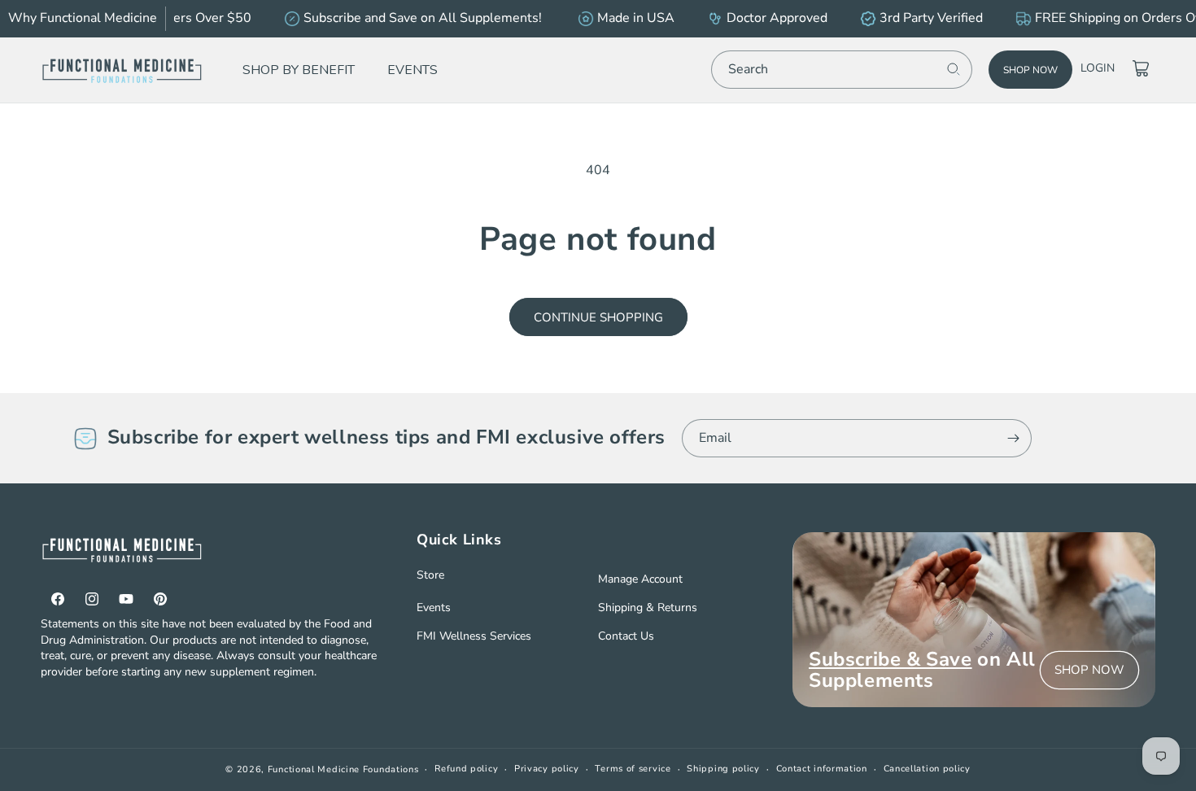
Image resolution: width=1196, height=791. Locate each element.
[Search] (953, 69)
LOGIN (1097, 68)
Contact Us (626, 636)
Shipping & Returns (647, 607)
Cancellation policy (927, 769)
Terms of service (632, 769)
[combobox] (841, 69)
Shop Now (1030, 69)
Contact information (821, 769)
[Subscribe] (1013, 438)
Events (434, 607)
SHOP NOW (1089, 670)
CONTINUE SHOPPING (598, 317)
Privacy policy (546, 769)
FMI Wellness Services (474, 636)
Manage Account (640, 579)
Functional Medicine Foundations (343, 769)
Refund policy (466, 769)
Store (430, 575)
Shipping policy (723, 769)
